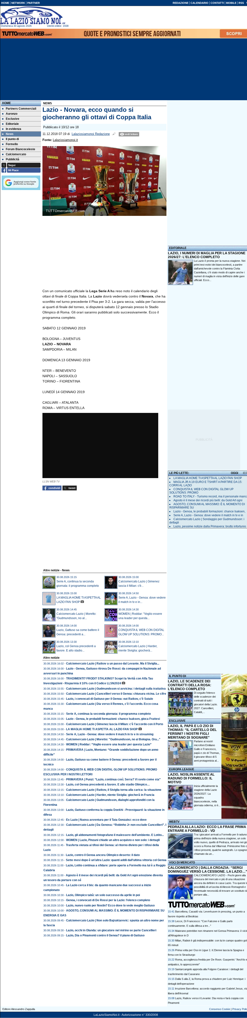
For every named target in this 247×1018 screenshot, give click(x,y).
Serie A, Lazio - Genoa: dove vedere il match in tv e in (208, 515)
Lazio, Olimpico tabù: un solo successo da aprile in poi (103, 895)
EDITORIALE (177, 248)
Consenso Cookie (219, 1009)
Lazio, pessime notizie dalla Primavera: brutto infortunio (209, 526)
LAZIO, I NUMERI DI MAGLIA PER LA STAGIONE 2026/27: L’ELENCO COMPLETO (206, 255)
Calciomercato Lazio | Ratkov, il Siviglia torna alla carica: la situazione (113, 790)
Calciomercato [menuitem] (16, 154)
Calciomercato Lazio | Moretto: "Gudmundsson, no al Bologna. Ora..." (113, 739)
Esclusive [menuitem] (12, 118)
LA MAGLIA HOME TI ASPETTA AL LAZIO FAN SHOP (102, 729)
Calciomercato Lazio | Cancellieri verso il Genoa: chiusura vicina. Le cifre (116, 693)
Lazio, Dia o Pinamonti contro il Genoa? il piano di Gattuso (105, 935)
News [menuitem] (10, 134)
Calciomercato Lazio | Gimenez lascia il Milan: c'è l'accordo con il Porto (114, 724)
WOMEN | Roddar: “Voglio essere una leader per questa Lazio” (108, 744)
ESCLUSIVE (177, 720)
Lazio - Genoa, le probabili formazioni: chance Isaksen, (209, 511)
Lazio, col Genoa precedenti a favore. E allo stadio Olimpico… (108, 784)
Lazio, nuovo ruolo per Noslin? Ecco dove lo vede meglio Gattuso (110, 905)
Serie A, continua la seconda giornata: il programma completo (108, 713)
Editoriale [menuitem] (12, 124)
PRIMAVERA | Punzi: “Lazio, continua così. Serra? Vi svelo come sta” (113, 779)
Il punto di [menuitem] (12, 139)
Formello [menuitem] (12, 144)
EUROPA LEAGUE (181, 769)
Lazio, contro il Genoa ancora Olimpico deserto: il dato (103, 855)
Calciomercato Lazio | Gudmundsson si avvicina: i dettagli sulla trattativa (116, 688)
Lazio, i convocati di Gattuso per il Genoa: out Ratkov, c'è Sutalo (109, 698)
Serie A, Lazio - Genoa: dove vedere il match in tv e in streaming (109, 734)
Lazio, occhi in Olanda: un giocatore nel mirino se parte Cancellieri (111, 930)
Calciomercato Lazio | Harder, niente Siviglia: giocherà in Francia (110, 795)
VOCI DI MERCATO (182, 862)
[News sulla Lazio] (32, 15)
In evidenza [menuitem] (13, 129)
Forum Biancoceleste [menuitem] (20, 149)
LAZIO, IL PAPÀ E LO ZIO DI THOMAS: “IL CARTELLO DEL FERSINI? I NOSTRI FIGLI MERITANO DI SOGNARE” (192, 731)
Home (6, 103)
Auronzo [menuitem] (11, 113)
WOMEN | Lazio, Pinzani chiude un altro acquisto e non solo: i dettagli (113, 840)
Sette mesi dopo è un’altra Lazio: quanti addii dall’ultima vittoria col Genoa (116, 860)
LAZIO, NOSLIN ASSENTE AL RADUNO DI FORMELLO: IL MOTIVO (191, 778)
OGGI (234, 473)
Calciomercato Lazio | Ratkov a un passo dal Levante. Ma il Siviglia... (112, 663)
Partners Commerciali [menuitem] (21, 108)
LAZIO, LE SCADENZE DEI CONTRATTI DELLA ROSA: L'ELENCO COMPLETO (189, 685)
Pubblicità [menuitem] (12, 159)
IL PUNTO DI (177, 676)
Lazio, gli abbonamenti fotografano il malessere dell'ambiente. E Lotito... (115, 835)
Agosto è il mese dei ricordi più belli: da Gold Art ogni (207, 500)
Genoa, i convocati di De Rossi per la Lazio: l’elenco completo (108, 900)
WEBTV (174, 821)
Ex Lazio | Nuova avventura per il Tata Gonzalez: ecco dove (106, 819)
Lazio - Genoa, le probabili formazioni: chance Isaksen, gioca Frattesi (113, 719)
